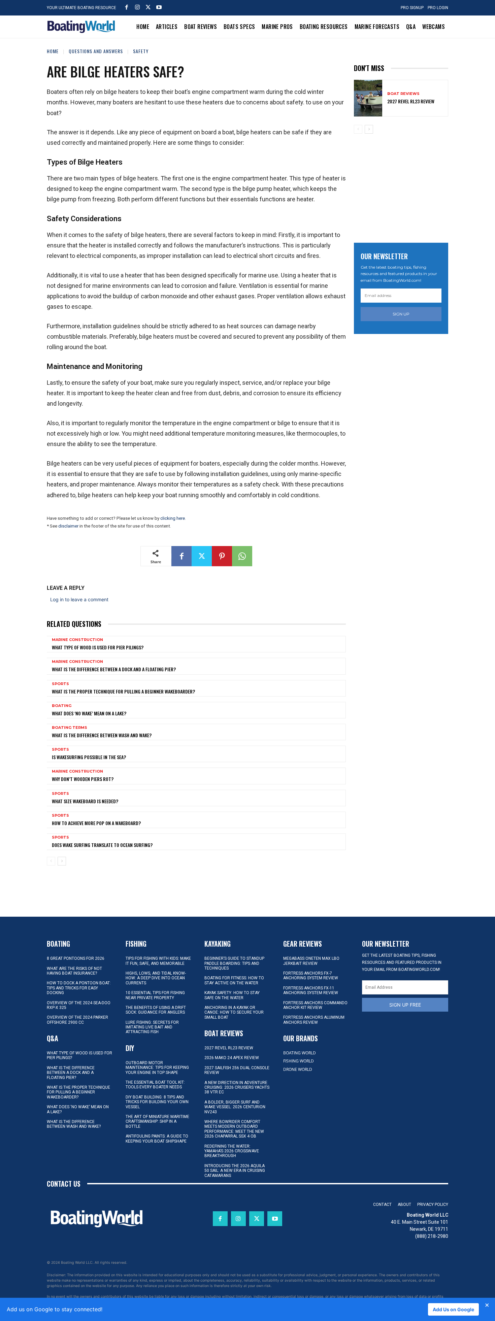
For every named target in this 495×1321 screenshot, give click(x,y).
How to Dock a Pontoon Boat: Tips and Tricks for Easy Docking (79, 988)
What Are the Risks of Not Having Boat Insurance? (74, 971)
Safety (140, 51)
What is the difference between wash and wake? (102, 735)
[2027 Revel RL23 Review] (368, 98)
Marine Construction (77, 640)
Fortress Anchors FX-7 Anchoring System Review (310, 975)
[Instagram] (137, 7)
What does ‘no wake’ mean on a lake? (89, 713)
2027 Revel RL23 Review (410, 101)
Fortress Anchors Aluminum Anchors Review (313, 1019)
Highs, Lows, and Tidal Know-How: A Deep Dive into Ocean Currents (156, 978)
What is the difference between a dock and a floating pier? (114, 669)
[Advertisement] (404, 186)
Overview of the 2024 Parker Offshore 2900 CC (77, 1019)
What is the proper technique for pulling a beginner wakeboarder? (123, 691)
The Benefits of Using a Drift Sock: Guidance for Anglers (156, 1010)
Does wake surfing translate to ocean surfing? (102, 844)
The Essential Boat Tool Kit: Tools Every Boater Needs (155, 1084)
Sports (60, 684)
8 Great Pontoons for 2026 (75, 958)
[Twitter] (148, 7)
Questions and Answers (96, 51)
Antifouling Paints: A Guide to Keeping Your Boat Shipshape (157, 1138)
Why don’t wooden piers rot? (82, 778)
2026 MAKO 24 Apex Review (231, 1057)
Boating (61, 706)
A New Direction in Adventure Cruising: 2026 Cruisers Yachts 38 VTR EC (236, 1087)
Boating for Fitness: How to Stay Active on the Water (234, 980)
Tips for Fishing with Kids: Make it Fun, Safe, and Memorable (158, 961)
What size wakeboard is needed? (85, 801)
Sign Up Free (405, 1005)
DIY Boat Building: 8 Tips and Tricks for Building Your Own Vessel (157, 1102)
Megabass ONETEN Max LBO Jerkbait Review (311, 961)
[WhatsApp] (242, 556)
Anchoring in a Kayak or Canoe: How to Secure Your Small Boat (234, 1012)
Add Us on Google (453, 1309)
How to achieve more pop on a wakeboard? (96, 822)
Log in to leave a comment (79, 599)
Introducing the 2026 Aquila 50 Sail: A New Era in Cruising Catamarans (234, 1170)
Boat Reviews (403, 94)
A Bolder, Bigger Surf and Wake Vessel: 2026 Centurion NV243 (234, 1107)
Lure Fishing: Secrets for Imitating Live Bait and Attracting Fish (152, 1027)
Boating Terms (69, 728)
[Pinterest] (222, 556)
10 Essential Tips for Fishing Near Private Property (155, 995)
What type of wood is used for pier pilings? (97, 647)
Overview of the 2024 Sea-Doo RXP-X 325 (78, 1005)
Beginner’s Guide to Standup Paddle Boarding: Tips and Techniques (234, 963)
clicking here (172, 518)
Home (53, 51)
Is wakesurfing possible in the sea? (89, 756)
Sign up (401, 313)
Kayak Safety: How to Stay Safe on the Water (232, 995)
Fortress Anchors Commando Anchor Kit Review (315, 1005)
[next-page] (62, 861)
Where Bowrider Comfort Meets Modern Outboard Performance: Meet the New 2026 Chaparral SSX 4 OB (234, 1129)
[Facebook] (126, 7)
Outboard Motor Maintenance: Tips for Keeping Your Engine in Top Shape (157, 1067)
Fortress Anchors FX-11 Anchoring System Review (310, 990)
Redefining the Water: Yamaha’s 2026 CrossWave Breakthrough (231, 1151)
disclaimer (68, 526)
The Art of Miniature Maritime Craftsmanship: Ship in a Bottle (157, 1121)
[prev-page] (51, 861)
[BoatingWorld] (82, 27)
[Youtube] (159, 7)
